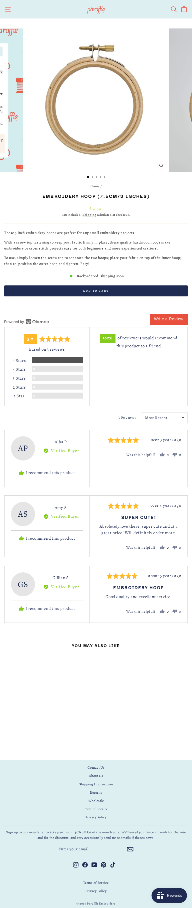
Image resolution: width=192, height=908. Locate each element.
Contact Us (96, 767)
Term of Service (96, 809)
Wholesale (96, 800)
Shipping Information (96, 784)
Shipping (89, 215)
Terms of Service (96, 882)
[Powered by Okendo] (26, 322)
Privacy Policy (95, 817)
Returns (96, 792)
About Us (96, 775)
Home (95, 186)
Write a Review (169, 319)
